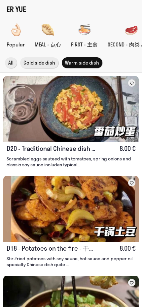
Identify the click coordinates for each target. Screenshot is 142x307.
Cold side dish (39, 63)
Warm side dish (82, 63)
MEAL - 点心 (48, 44)
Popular (16, 44)
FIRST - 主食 (84, 44)
